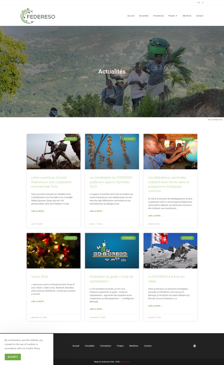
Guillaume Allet (108, 362)
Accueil (75, 346)
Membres (133, 346)
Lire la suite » (38, 211)
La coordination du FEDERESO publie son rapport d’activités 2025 (111, 182)
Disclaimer (125, 362)
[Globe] (194, 345)
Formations (105, 346)
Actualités (89, 346)
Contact (148, 346)
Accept (13, 357)
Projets (120, 346)
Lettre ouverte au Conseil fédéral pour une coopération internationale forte (51, 182)
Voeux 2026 (39, 277)
